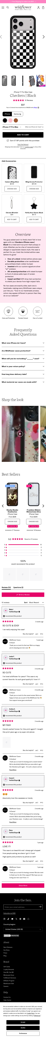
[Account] (38, 7)
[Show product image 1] (4, 81)
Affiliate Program (8, 981)
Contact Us (7, 997)
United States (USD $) (14, 929)
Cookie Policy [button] (30, 1013)
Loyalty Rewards (8, 969)
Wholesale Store (8, 975)
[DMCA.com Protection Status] (23, 935)
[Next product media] (43, 37)
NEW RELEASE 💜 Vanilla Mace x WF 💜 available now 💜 (23, 1)
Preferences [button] (37, 1015)
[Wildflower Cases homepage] (23, 7)
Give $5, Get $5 (8, 972)
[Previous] (3, 505)
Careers (5, 986)
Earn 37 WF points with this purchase (24, 140)
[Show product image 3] (22, 81)
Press (5, 953)
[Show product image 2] (13, 81)
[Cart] (43, 7)
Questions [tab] (18, 588)
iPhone (7, 114)
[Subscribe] (40, 907)
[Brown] (15, 120)
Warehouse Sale (8, 983)
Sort (26, 602)
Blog (4, 956)
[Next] (43, 505)
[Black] (5, 120)
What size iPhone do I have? (33, 127)
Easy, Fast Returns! (23, 144)
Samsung (17, 114)
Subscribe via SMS (9, 913)
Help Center (7, 1000)
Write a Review (27, 595)
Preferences (23, 1033)
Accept (23, 1022)
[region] (23, 574)
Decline (23, 1028)
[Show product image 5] (40, 81)
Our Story (6, 950)
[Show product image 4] (31, 81)
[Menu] (3, 7)
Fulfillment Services (9, 978)
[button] (7, 7)
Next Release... (8, 947)
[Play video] (20, 434)
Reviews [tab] (6, 588)
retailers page (29, 147)
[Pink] (10, 120)
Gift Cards (6, 967)
